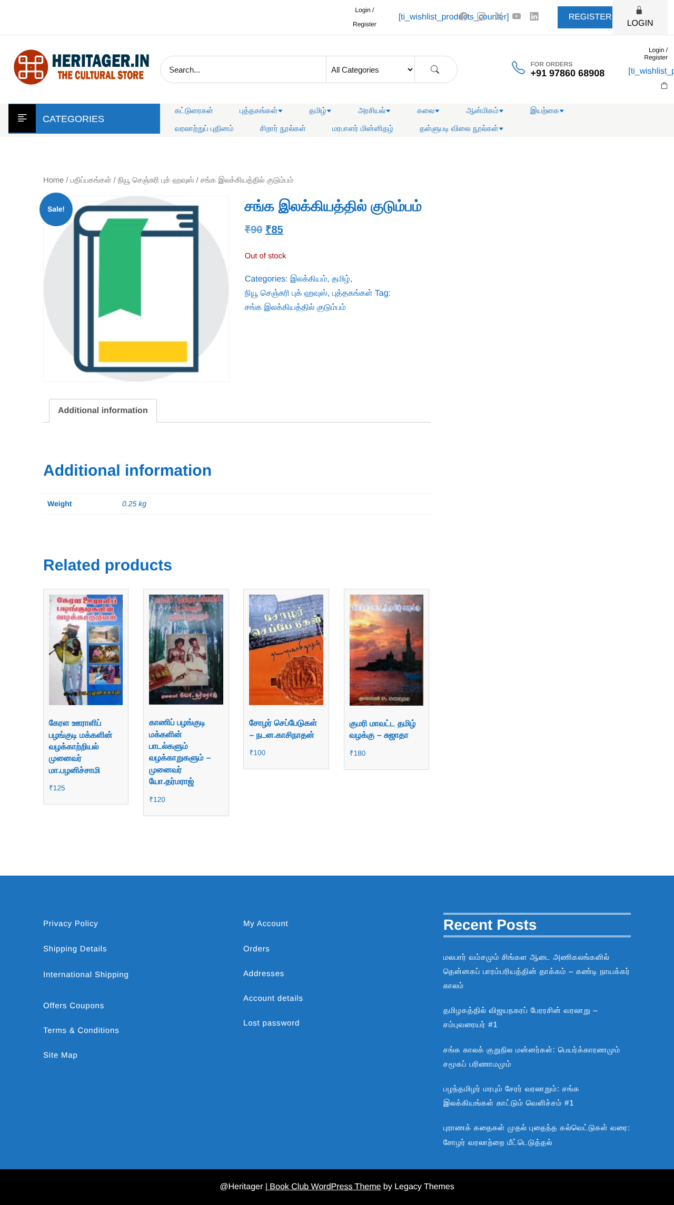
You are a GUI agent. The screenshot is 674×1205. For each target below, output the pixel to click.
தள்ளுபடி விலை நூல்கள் (459, 128)
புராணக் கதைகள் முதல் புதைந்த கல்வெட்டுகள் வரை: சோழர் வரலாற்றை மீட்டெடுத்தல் (536, 1135)
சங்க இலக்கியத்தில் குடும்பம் (295, 307)
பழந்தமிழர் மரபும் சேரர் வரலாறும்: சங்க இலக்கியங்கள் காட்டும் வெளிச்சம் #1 (511, 1096)
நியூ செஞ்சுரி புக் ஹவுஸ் (156, 180)
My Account (266, 923)
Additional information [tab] (103, 410)
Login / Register (364, 17)
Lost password (271, 1023)
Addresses (263, 973)
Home (53, 180)
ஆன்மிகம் (482, 110)
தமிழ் (317, 110)
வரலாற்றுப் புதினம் (204, 128)
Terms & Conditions (81, 1030)
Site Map (60, 1055)
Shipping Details (75, 949)
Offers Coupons (73, 1005)
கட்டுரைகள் (194, 110)
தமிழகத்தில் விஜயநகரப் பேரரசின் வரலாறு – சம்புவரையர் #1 (520, 1017)
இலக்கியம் (308, 279)
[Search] (435, 69)
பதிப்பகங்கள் (91, 180)
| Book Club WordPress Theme (323, 1186)
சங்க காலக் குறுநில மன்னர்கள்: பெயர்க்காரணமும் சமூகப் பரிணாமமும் (531, 1057)
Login (640, 23)
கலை (425, 110)
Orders (256, 949)
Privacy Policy (70, 923)
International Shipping (86, 974)
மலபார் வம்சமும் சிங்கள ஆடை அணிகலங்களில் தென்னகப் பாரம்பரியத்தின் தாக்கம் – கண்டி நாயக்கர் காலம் (536, 971)
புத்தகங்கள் (258, 110)
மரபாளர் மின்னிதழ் (362, 128)
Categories (73, 119)
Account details (273, 998)
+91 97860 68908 (568, 73)
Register (590, 17)
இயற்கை (544, 110)
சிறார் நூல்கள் (283, 128)
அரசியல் (372, 110)
